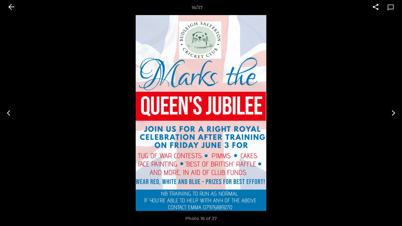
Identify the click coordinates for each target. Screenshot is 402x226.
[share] (375, 7)
